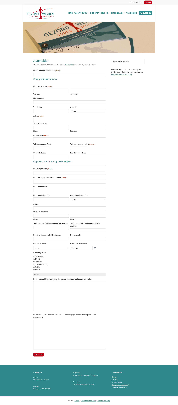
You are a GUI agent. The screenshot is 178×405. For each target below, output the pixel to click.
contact (148, 2)
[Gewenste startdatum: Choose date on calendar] (95, 248)
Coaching (38, 262)
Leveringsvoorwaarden (88, 401)
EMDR (37, 259)
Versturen (39, 354)
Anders (37, 270)
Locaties (114, 379)
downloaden (69, 65)
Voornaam (36, 94)
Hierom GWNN (117, 382)
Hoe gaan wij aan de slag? (120, 385)
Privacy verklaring (104, 401)
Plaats (35, 131)
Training (37, 267)
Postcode (73, 131)
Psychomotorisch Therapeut (121, 74)
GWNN (77, 401)
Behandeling (39, 256)
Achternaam (74, 94)
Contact (114, 377)
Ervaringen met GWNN (119, 387)
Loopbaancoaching (41, 264)
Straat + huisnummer (40, 123)
